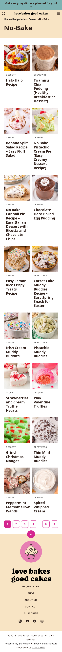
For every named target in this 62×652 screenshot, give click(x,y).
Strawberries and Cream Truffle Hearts (17, 404)
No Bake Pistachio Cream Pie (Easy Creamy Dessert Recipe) (42, 155)
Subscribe (31, 613)
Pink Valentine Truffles (42, 402)
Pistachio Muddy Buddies (41, 351)
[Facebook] (34, 621)
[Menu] (58, 13)
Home (7, 19)
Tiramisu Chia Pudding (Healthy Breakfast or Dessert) (44, 90)
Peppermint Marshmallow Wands (18, 506)
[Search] (3, 13)
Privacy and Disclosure (45, 643)
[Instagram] (20, 621)
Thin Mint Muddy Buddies (42, 456)
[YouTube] (27, 621)
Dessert (33, 19)
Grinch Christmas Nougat (14, 456)
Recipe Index (19, 19)
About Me (31, 600)
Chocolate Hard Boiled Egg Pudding (44, 213)
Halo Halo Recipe (14, 82)
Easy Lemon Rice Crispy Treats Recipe (16, 287)
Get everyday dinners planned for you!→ (31, 5)
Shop (31, 593)
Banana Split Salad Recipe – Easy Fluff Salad (17, 149)
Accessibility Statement (17, 643)
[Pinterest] (42, 621)
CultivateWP (38, 647)
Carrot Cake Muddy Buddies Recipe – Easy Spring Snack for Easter (44, 293)
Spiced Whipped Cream (41, 506)
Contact (31, 606)
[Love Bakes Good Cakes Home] (31, 13)
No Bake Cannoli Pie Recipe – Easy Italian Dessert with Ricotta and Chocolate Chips (17, 224)
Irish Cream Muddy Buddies (16, 351)
